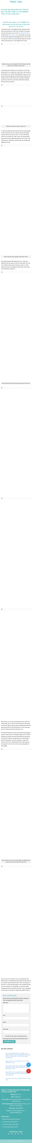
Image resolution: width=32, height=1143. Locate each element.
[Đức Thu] (16, 3)
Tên (4, 1015)
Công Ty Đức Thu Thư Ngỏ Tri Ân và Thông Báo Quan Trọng (17, 1061)
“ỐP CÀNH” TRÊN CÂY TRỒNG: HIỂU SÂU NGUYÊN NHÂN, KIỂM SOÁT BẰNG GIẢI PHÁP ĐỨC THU (17, 1067)
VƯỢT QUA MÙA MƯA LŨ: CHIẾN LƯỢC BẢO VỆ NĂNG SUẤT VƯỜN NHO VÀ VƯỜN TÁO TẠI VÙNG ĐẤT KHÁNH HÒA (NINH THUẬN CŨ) (18, 1055)
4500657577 (17, 1097)
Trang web (5, 1029)
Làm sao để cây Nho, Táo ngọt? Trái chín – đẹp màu (18, 1079)
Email (4, 1022)
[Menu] (2, 3)
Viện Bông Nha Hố (23, 33)
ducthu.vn (16, 1094)
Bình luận (6, 1002)
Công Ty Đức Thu (12, 35)
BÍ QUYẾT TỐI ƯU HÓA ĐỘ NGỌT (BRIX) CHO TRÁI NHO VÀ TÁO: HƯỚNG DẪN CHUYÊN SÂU (17, 1074)
